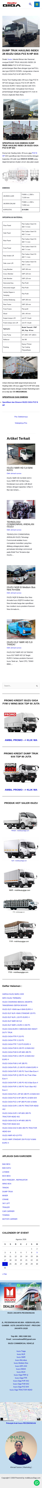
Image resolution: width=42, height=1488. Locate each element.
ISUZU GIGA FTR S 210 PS (13, 1040)
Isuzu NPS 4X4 (21, 1366)
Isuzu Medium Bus (21, 1363)
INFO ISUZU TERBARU (11, 998)
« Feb (4, 1274)
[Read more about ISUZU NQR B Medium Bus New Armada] (21, 575)
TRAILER (6, 1207)
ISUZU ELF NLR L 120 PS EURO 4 (16, 1017)
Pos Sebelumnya (21, 417)
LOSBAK (5, 1172)
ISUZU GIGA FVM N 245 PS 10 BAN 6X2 (18, 1048)
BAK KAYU (6, 1168)
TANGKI (5, 1188)
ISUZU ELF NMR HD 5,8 (12, 1021)
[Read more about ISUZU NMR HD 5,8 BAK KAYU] (21, 454)
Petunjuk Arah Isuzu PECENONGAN (21, 1423)
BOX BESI (6, 1176)
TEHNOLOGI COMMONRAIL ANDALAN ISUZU (20, 524)
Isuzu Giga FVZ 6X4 (21, 1387)
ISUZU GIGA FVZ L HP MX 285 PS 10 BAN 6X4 (20, 1094)
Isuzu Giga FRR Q (21, 1375)
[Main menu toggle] (37, 4)
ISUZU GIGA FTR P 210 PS (13, 1036)
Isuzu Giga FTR (21, 1378)
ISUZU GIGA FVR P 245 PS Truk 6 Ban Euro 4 (20, 1071)
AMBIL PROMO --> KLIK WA (21, 740)
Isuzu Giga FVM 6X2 (21, 1384)
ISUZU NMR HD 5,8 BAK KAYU (20, 469)
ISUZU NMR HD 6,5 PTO (12, 1135)
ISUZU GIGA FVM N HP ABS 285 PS (16, 1052)
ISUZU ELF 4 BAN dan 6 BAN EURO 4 (17, 1009)
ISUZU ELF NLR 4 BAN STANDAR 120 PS (18, 1013)
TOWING (6, 1215)
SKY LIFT (6, 1203)
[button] (30, 4)
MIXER (5, 1196)
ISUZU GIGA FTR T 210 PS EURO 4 (16, 1044)
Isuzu (10, 59)
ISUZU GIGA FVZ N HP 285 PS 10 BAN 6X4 (19, 1098)
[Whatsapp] (37, 1483)
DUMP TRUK (7, 1192)
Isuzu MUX (21, 1372)
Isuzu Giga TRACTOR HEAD (21, 1390)
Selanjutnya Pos (21, 423)
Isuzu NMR (21, 1357)
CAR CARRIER (8, 1211)
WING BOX (6, 1184)
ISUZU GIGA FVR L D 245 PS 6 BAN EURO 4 (20, 1067)
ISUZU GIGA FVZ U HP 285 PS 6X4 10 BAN (19, 1102)
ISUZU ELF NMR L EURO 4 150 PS (16, 1025)
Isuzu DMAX (21, 1369)
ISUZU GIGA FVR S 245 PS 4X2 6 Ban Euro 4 (20, 1083)
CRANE (5, 1199)
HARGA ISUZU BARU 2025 (13, 994)
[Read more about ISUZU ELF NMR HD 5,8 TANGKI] (21, 629)
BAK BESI (6, 1164)
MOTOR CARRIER (9, 1219)
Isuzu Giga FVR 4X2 (21, 1381)
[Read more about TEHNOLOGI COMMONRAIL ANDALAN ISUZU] (21, 509)
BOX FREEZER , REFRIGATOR (15, 1180)
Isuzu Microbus (21, 1360)
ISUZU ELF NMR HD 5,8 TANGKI (19, 643)
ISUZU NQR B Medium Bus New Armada (21, 588)
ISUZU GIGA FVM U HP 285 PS (14, 1063)
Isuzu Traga (21, 1351)
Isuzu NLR (21, 1354)
